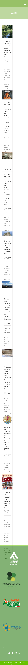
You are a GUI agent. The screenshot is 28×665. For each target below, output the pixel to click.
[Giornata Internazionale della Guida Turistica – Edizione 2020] (7, 233)
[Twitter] (9, 653)
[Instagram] (16, 653)
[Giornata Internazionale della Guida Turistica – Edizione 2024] (7, 31)
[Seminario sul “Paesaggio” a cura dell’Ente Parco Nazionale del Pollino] (7, 284)
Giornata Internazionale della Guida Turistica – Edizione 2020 (7, 247)
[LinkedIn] (19, 653)
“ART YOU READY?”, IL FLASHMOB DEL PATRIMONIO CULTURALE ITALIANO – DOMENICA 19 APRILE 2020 (7, 118)
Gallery (7, 290)
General (8, 61)
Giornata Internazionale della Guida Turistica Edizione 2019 (7, 499)
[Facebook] (12, 653)
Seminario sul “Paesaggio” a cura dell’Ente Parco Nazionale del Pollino (7, 307)
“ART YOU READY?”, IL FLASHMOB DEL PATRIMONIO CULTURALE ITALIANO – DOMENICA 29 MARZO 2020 (7, 190)
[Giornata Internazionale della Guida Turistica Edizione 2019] (7, 481)
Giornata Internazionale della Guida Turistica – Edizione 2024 (7, 48)
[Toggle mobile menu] (25, 4)
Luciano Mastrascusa (19, 664)
